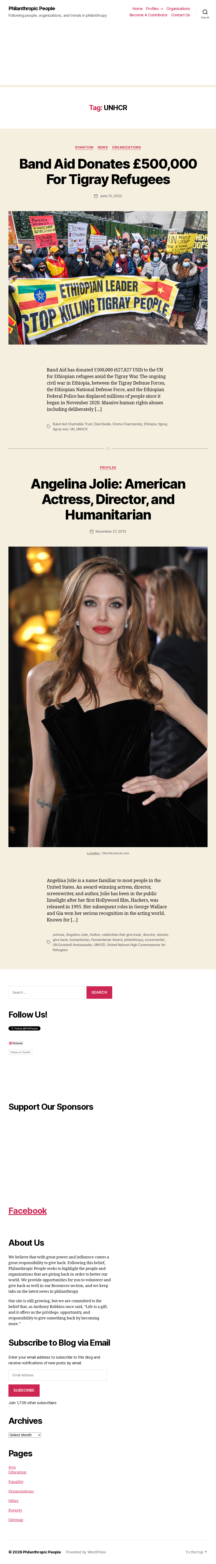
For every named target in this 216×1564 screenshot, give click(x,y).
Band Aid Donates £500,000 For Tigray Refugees (108, 171)
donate (162, 934)
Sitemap (15, 1520)
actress (58, 934)
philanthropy (133, 940)
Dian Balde (102, 424)
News (103, 147)
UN (72, 429)
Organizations (178, 8)
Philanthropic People (31, 8)
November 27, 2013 (111, 531)
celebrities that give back (121, 934)
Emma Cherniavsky (127, 424)
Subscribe (24, 1390)
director (149, 934)
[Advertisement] (108, 55)
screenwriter (155, 940)
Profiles (152, 8)
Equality (15, 1481)
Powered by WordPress (86, 1552)
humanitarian (79, 940)
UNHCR (82, 429)
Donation (84, 147)
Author (95, 934)
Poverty (15, 1510)
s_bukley (93, 853)
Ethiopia (150, 424)
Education (17, 1472)
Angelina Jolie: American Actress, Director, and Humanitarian (108, 499)
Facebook (27, 1210)
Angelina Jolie (77, 934)
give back (60, 940)
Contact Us (180, 15)
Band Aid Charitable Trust (72, 424)
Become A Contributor (149, 15)
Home (137, 8)
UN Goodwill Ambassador (72, 945)
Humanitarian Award (106, 940)
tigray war (60, 429)
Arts (12, 1467)
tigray (162, 424)
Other (13, 1501)
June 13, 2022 (111, 196)
